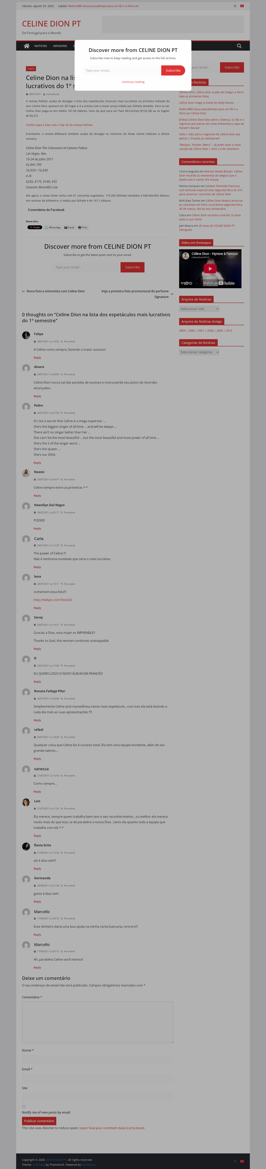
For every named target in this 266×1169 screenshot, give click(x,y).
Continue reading (133, 82)
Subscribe (173, 70)
